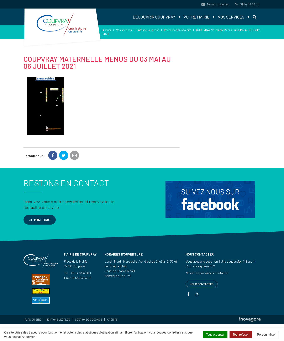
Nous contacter (217, 4)
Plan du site (33, 319)
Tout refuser (241, 334)
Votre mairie (197, 16)
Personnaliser (266, 334)
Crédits (112, 319)
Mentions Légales (58, 319)
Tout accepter (215, 334)
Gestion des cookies (88, 319)
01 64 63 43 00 (249, 4)
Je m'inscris (39, 219)
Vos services (231, 16)
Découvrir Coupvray (154, 16)
